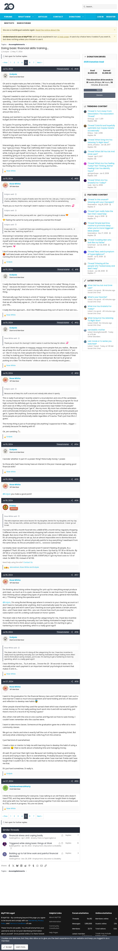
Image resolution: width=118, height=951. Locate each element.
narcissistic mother (96, 329)
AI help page (63, 36)
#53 (76, 373)
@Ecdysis (7, 494)
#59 (76, 681)
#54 (76, 444)
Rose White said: (10, 338)
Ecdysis (6, 51)
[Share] (72, 69)
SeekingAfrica (14, 838)
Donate (100, 95)
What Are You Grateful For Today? (100, 307)
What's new (24, 16)
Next (39, 62)
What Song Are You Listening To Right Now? (100, 319)
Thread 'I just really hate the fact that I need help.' (100, 212)
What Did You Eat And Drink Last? (100, 286)
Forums (8, 16)
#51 (76, 269)
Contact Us (27, 562)
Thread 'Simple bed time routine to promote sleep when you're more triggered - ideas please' (101, 227)
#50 (76, 178)
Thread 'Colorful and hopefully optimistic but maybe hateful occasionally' (101, 128)
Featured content (97, 194)
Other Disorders (94, 336)
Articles (42, 16)
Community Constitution (54, 927)
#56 (76, 500)
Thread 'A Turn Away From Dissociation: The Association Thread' (101, 114)
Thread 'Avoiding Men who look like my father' (99, 241)
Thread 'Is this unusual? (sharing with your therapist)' (101, 200)
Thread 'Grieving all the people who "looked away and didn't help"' (101, 266)
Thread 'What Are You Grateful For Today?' (97, 181)
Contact (58, 16)
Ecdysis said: (9, 194)
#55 (76, 479)
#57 (76, 575)
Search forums (24, 23)
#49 (76, 69)
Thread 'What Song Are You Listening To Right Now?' (100, 141)
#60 (76, 781)
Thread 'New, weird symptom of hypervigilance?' (101, 252)
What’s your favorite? (97, 297)
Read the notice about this (48, 30)
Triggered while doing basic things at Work (30, 843)
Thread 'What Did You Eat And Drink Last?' (101, 152)
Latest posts (94, 280)
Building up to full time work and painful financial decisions (33, 855)
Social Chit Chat (94, 292)
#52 (76, 322)
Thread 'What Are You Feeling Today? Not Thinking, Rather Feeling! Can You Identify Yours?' (101, 167)
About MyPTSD (55, 917)
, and (24, 567)
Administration (55, 921)
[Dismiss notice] (114, 30)
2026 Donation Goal (94, 61)
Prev (5, 62)
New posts (9, 23)
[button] (33, 16)
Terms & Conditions (18, 923)
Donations (75, 16)
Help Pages (53, 932)
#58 (76, 632)
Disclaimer (33, 920)
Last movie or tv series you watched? (100, 342)
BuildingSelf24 (14, 846)
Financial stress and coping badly (26, 835)
